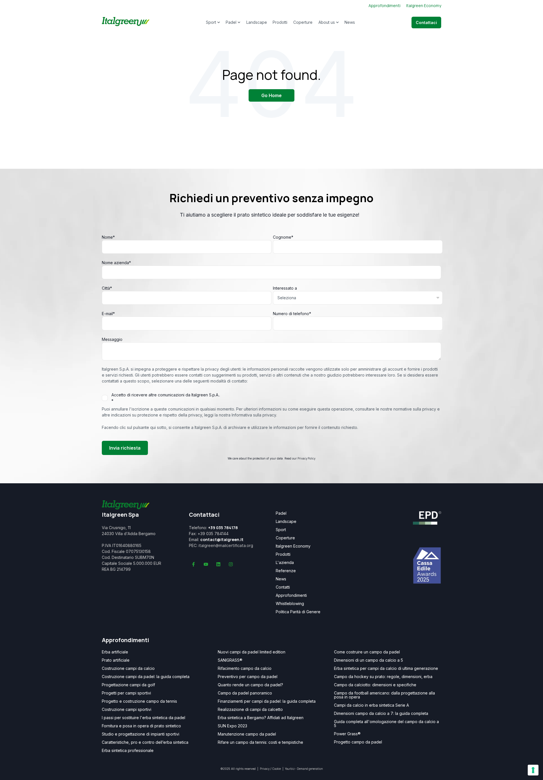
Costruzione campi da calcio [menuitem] (128, 668)
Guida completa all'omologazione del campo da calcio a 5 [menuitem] (386, 724)
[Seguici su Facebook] (193, 564)
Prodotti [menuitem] (283, 554)
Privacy (265, 769)
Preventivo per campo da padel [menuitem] (247, 677)
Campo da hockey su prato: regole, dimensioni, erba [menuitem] (383, 677)
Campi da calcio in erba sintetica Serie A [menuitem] (371, 705)
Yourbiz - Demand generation (304, 769)
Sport (211, 22)
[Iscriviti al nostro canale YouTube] (205, 564)
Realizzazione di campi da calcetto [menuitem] (250, 709)
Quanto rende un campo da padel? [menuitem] (250, 685)
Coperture (303, 22)
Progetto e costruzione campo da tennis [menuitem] (139, 701)
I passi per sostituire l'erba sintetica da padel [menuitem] (143, 718)
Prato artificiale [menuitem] (116, 660)
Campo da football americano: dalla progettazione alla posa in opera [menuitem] (384, 695)
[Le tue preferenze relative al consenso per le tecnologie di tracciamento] (533, 770)
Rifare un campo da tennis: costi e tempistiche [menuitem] (260, 742)
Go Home (271, 95)
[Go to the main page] (125, 22)
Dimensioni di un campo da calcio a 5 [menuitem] (368, 660)
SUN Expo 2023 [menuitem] (232, 726)
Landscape (256, 22)
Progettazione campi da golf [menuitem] (128, 685)
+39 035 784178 (223, 527)
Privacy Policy (306, 458)
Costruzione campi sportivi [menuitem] (126, 709)
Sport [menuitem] (281, 530)
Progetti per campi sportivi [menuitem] (126, 693)
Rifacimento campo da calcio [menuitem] (245, 668)
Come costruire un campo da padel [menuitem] (367, 652)
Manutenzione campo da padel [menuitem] (247, 734)
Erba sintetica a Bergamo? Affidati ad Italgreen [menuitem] (260, 718)
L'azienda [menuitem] (285, 563)
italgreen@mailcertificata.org (226, 545)
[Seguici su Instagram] (230, 564)
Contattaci (426, 22)
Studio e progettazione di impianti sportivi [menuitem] (140, 734)
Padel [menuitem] (281, 513)
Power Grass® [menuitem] (347, 734)
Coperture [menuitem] (285, 538)
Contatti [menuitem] (283, 587)
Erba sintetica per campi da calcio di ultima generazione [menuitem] (386, 668)
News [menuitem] (281, 579)
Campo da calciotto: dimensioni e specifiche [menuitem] (375, 685)
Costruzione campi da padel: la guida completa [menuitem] (145, 677)
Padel (231, 22)
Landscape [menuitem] (286, 521)
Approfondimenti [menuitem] (291, 595)
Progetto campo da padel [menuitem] (358, 742)
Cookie (276, 769)
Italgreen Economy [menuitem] (293, 546)
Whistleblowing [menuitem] (290, 604)
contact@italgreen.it (222, 539)
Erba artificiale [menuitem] (115, 652)
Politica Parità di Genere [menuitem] (298, 612)
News (349, 22)
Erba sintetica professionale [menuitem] (128, 751)
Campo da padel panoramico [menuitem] (245, 693)
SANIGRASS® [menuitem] (230, 660)
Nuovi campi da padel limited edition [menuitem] (251, 652)
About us (326, 22)
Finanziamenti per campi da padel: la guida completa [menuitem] (267, 701)
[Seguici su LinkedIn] (218, 564)
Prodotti (280, 22)
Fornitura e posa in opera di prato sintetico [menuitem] (141, 726)
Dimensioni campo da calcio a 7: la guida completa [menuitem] (381, 713)
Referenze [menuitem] (286, 571)
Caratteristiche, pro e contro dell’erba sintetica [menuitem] (145, 742)
